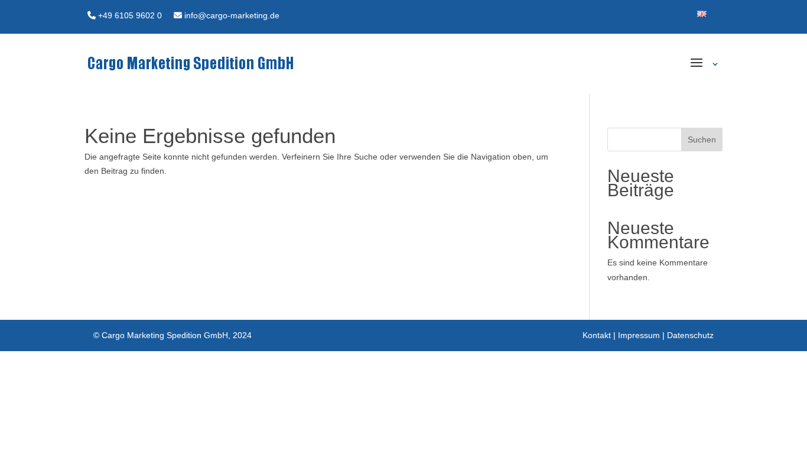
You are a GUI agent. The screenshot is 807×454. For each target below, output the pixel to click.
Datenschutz (690, 335)
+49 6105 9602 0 (129, 15)
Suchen (702, 139)
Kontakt (597, 335)
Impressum (639, 335)
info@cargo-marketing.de (230, 15)
